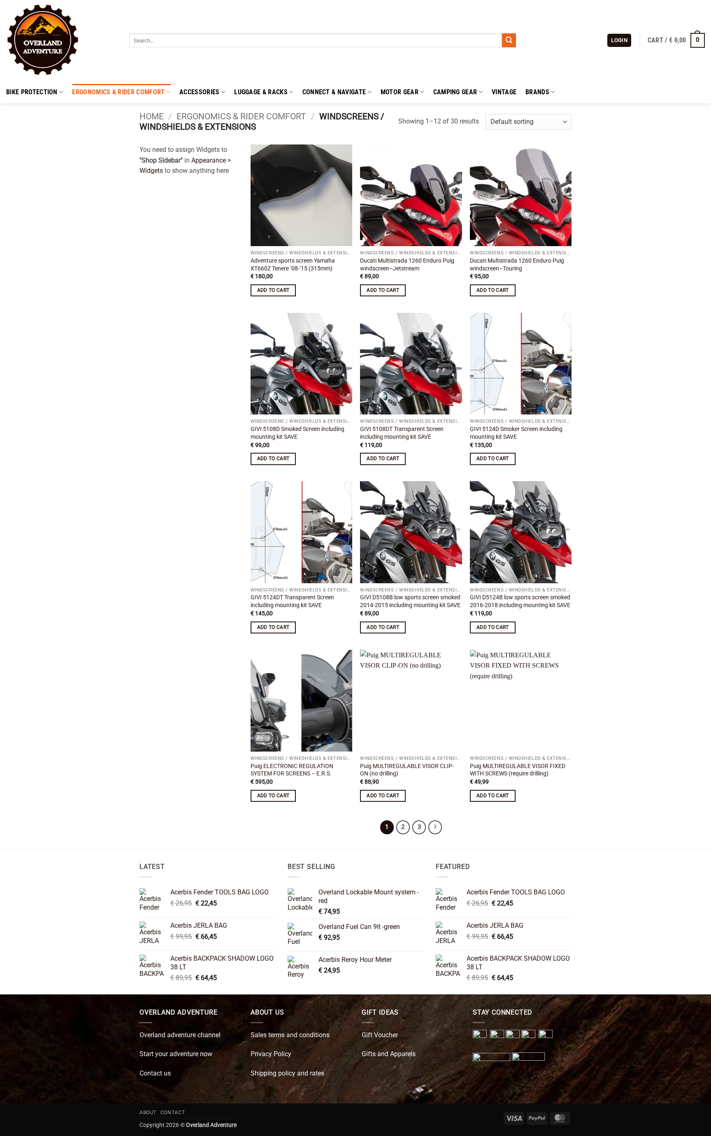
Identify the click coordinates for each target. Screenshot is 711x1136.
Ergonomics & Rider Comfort (118, 92)
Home (151, 116)
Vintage (504, 92)
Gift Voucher (380, 1035)
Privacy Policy (271, 1054)
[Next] (435, 827)
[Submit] (509, 40)
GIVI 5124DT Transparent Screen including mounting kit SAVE (292, 601)
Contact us (155, 1073)
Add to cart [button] (273, 290)
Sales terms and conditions (290, 1035)
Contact (172, 1112)
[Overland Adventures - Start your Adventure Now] (61, 40)
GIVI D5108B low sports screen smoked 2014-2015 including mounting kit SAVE (410, 601)
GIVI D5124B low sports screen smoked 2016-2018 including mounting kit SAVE (520, 601)
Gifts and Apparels (389, 1054)
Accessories (199, 92)
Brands (537, 92)
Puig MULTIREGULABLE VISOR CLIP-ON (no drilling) (407, 770)
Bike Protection (32, 92)
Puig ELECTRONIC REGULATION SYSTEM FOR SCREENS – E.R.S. (292, 770)
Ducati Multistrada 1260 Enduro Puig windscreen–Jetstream (407, 264)
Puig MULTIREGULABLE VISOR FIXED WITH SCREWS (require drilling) (517, 770)
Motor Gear (399, 92)
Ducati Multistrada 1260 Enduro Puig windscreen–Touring (517, 264)
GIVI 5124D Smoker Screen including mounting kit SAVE (516, 433)
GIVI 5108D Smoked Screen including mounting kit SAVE (297, 433)
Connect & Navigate (334, 92)
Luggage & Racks (261, 92)
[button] (619, 40)
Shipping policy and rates (287, 1073)
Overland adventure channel (180, 1035)
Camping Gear (455, 92)
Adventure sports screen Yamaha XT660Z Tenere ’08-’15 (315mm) (293, 264)
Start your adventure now (175, 1054)
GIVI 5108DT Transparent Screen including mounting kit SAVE (402, 433)
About (147, 1112)
